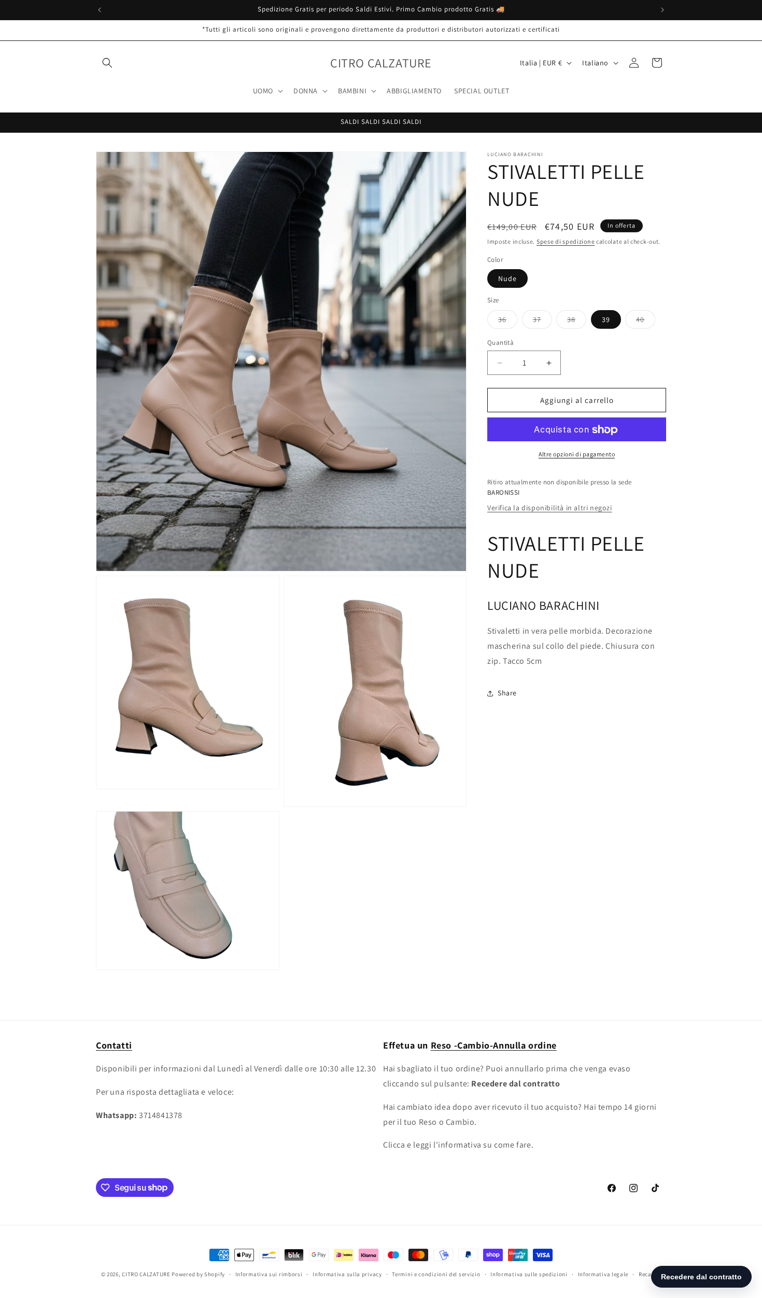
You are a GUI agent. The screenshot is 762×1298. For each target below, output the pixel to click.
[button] (107, 62)
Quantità (500, 342)
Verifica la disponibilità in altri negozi (549, 508)
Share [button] (507, 692)
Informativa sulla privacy (347, 1273)
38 (576, 321)
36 (507, 321)
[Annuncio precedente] (99, 10)
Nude (507, 279)
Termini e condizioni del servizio (436, 1273)
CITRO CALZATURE (146, 1274)
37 (542, 321)
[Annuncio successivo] (662, 10)
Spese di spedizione (566, 241)
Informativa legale (603, 1273)
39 (606, 319)
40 (645, 321)
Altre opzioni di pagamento (577, 454)
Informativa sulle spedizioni (529, 1273)
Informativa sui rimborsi (269, 1273)
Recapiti (650, 1273)
